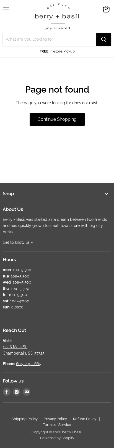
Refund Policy (84, 419)
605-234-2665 (28, 363)
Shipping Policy (25, 419)
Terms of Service (57, 425)
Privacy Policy (55, 419)
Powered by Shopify (57, 438)
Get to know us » (18, 242)
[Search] (103, 39)
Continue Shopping (57, 119)
